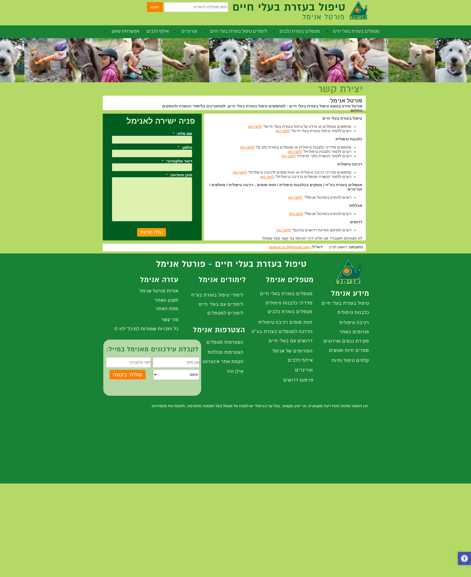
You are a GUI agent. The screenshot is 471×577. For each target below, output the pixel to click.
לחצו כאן (255, 126)
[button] (464, 559)
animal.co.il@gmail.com (289, 247)
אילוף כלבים (158, 31)
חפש (155, 7)
